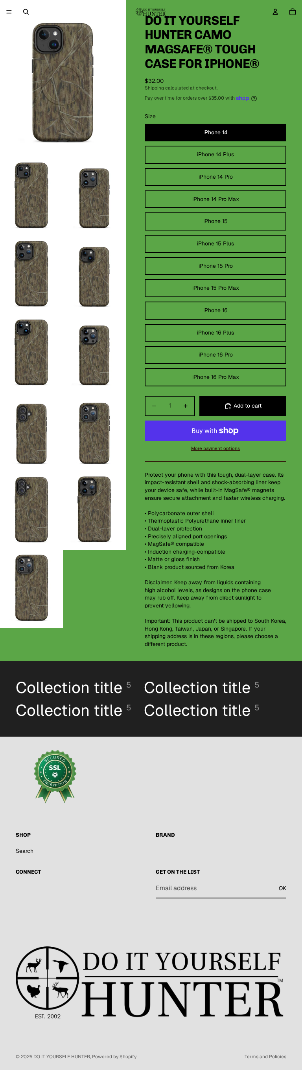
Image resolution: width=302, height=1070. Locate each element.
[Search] (26, 11)
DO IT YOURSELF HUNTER (61, 1057)
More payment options (215, 448)
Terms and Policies (265, 1057)
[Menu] (9, 12)
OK (282, 888)
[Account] (275, 11)
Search (24, 850)
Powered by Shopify (114, 1057)
